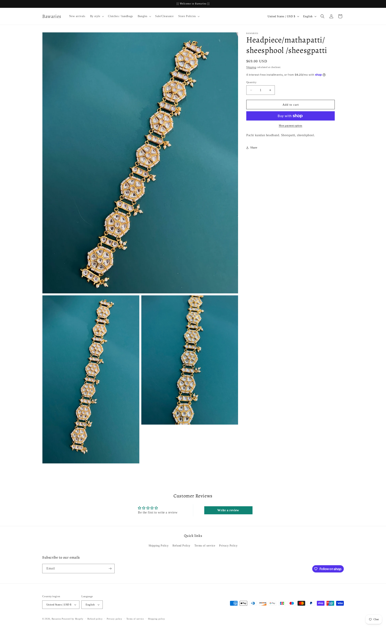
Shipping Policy (159, 545)
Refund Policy (181, 545)
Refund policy (95, 619)
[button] (97, 16)
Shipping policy (156, 619)
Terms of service (204, 545)
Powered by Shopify (72, 619)
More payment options (290, 125)
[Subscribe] (110, 568)
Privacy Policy (228, 545)
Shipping (251, 67)
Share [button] (253, 147)
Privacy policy (114, 619)
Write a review (228, 510)
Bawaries (56, 619)
